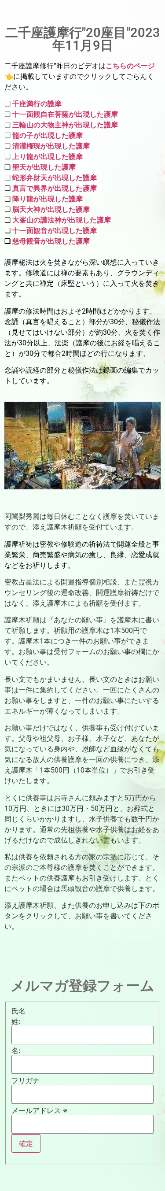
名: (15, 1050)
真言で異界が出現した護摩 (54, 188)
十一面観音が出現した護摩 (54, 230)
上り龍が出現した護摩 (47, 156)
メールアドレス (39, 1110)
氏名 (18, 1010)
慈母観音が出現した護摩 (51, 241)
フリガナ (25, 1080)
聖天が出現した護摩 (44, 167)
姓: (15, 1021)
